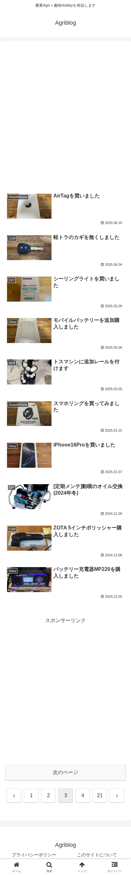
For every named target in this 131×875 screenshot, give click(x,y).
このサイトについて (97, 854)
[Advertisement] (65, 116)
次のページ (65, 772)
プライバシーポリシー (34, 854)
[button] (117, 788)
